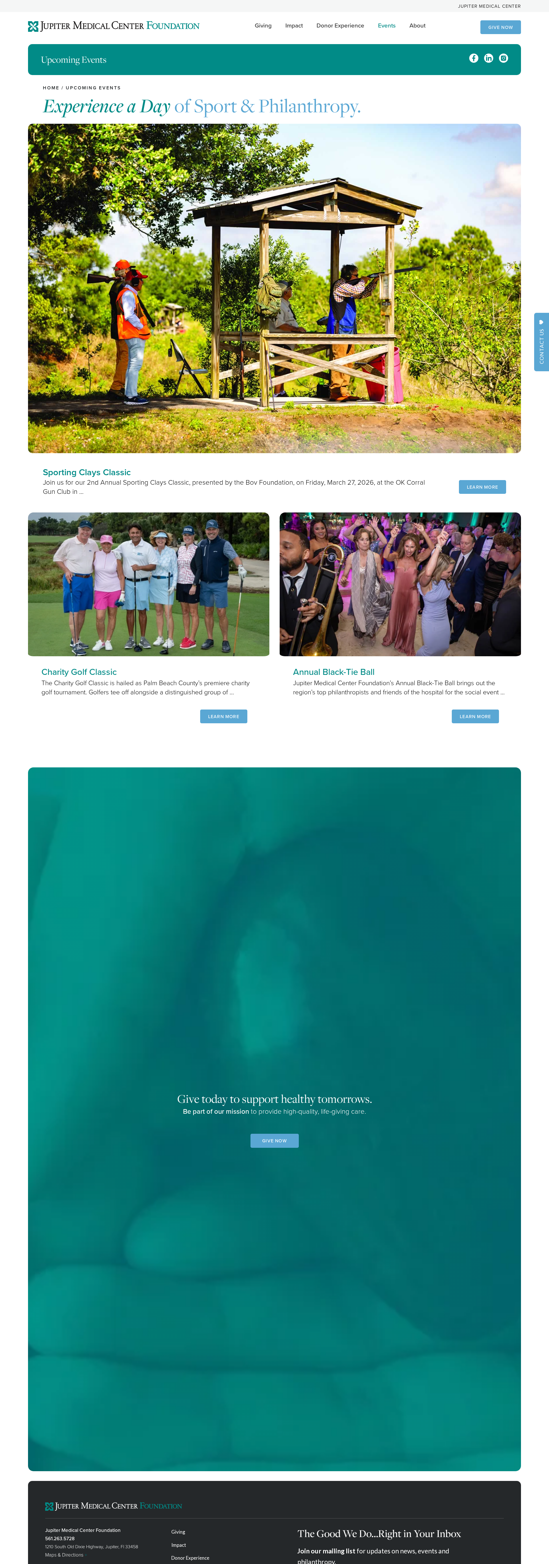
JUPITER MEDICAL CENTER (489, 6)
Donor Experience (340, 25)
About (417, 25)
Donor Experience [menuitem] (190, 1558)
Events (387, 25)
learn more (223, 716)
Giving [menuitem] (178, 1532)
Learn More (482, 487)
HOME (51, 88)
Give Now (500, 27)
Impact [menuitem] (178, 1545)
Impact (294, 25)
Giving (263, 25)
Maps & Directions (66, 1554)
